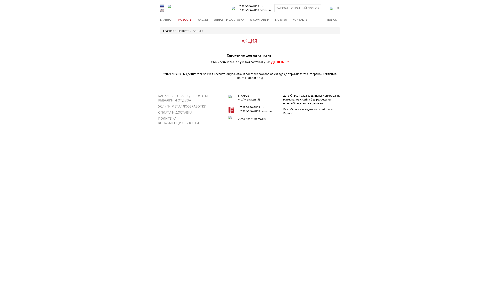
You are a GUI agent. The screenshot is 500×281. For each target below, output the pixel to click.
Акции (203, 19)
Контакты (300, 19)
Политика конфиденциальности (178, 120)
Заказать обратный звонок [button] (298, 8)
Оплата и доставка (229, 19)
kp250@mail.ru (256, 119)
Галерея (281, 19)
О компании (259, 19)
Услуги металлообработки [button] (182, 106)
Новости (185, 19)
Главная (166, 19)
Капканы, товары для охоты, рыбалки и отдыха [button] (183, 98)
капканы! (265, 55)
